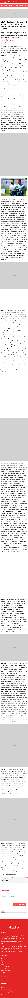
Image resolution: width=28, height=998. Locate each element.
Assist (2, 964)
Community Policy (5, 989)
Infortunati (3, 968)
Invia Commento (20, 904)
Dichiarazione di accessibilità (8, 993)
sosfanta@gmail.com (6, 949)
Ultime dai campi (5, 966)
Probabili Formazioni (6, 972)
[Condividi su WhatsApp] (2, 40)
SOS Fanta (4, 5)
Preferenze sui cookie (6, 994)
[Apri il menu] (2, 2)
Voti (2, 962)
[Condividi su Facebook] (4, 40)
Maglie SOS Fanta (5, 970)
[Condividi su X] (7, 40)
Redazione (3, 979)
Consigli (3, 958)
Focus (10, 5)
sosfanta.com (7, 938)
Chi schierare (4, 960)
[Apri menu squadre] (5, 2)
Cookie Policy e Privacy (6, 991)
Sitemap (3, 987)
